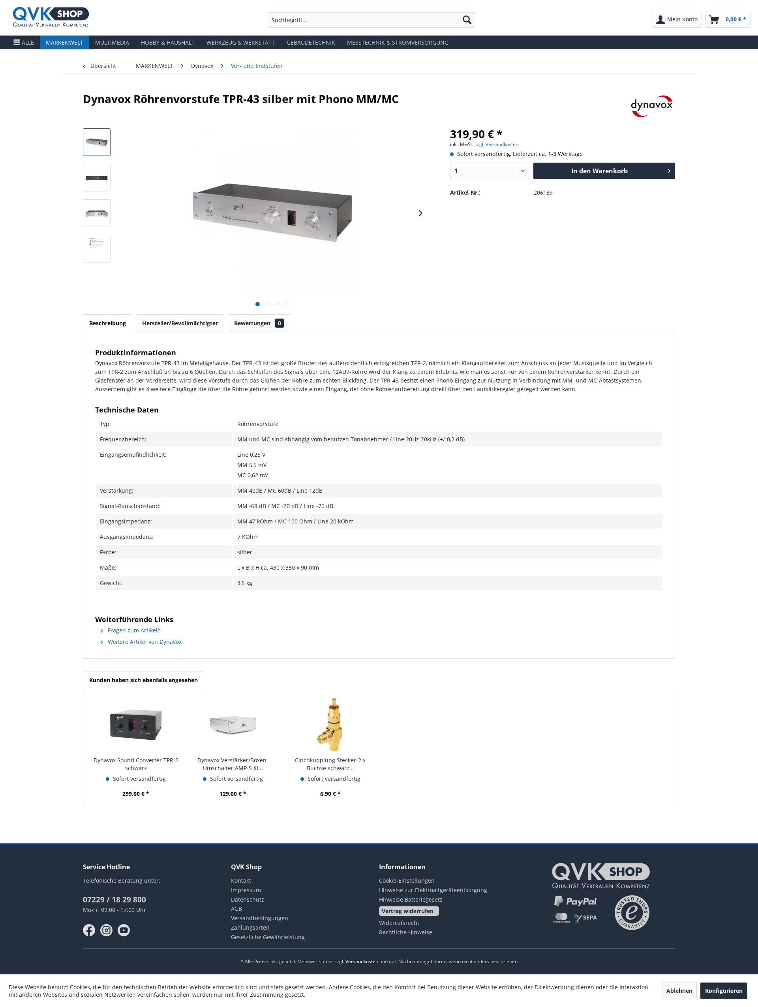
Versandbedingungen (259, 918)
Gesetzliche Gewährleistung (268, 937)
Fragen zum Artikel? (133, 630)
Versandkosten (361, 961)
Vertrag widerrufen (407, 911)
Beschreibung (107, 323)
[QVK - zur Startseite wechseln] (50, 18)
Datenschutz (247, 899)
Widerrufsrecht (399, 922)
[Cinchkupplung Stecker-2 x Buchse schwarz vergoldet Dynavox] (330, 724)
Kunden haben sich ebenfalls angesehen (143, 680)
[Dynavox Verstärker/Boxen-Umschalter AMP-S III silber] (233, 724)
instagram (106, 930)
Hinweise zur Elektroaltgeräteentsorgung (433, 890)
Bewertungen (257, 323)
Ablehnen (679, 990)
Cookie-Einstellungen (407, 880)
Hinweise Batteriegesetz (411, 899)
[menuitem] (371, 20)
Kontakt (241, 880)
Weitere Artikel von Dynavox (144, 641)
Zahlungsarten (250, 927)
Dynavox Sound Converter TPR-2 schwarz (136, 764)
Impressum (246, 890)
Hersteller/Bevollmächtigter (180, 323)
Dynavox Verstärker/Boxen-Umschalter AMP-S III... (232, 764)
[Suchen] (467, 20)
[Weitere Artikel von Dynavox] (652, 106)
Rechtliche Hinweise (405, 932)
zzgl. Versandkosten (496, 144)
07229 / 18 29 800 (114, 899)
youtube (124, 930)
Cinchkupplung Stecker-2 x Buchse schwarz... (330, 764)
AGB (236, 908)
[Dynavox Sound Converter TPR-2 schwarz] (135, 724)
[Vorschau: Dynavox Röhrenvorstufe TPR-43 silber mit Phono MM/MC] (97, 142)
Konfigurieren (724, 990)
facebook (89, 930)
